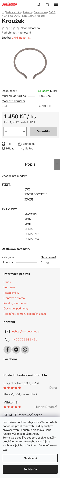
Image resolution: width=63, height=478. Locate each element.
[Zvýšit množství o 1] (23, 131)
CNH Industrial (21, 38)
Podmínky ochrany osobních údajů (25, 314)
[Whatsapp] (25, 350)
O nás (7, 282)
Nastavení (30, 458)
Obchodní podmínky (16, 308)
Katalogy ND (11, 293)
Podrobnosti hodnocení (16, 33)
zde (5, 449)
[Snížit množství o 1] (6, 131)
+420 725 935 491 (24, 340)
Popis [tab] (30, 164)
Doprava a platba (14, 298)
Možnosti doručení (13, 101)
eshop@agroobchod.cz (26, 331)
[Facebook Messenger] (16, 350)
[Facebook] (8, 350)
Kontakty (9, 287)
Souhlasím (30, 469)
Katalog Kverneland (16, 303)
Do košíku (44, 131)
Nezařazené (48, 257)
